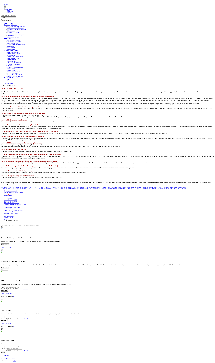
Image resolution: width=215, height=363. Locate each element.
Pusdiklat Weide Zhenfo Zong (12, 207)
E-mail (2, 287)
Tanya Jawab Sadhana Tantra (15, 56)
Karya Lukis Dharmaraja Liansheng (16, 34)
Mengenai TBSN (12, 47)
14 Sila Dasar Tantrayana (14, 62)
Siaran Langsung (8, 208)
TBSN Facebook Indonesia (11, 203)
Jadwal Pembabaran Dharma (15, 67)
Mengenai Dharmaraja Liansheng (16, 26)
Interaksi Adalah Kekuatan (14, 64)
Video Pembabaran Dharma (14, 35)
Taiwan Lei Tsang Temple (11, 213)
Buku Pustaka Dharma (13, 52)
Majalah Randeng (8, 217)
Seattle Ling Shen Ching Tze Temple (14, 210)
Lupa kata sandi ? (5, 355)
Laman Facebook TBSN (10, 200)
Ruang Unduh (11, 49)
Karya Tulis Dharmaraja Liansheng (16, 29)
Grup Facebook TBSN (10, 198)
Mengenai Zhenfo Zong (13, 40)
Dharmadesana (11, 31)
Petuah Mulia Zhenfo (13, 32)
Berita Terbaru (11, 68)
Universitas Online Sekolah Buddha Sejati (15, 204)
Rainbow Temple (8, 211)
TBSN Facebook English (10, 201)
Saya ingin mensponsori (10, 191)
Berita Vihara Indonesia (13, 71)
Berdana (9, 81)
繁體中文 (10, 11)
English (9, 12)
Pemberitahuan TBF (12, 43)
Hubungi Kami (8, 195)
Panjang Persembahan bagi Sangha (13, 192)
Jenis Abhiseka (11, 55)
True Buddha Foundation (14, 41)
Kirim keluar (4, 290)
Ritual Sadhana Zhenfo (13, 53)
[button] (10, 25)
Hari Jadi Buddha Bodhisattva (15, 76)
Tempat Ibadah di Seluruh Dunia (16, 44)
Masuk (6, 4)
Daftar (14, 296)
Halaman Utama (8, 83)
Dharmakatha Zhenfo (13, 37)
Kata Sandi (4, 348)
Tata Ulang (26, 289)
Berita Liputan (11, 70)
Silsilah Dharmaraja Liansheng (15, 28)
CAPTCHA (4, 289)
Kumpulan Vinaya (12, 61)
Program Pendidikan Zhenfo (14, 74)
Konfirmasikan (4, 244)
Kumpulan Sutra (11, 59)
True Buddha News (9, 216)
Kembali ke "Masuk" (6, 247)
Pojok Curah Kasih (12, 73)
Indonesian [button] (9, 9)
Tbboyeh (6, 219)
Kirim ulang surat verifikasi (8, 358)
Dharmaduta (10, 46)
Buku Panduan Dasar (13, 58)
